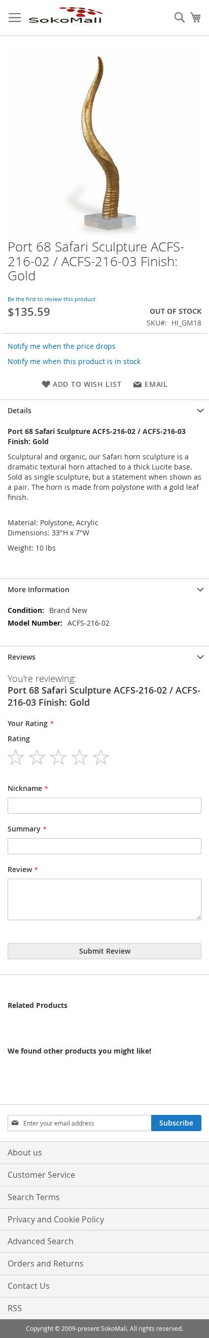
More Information (38, 589)
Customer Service (41, 1174)
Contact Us (29, 1285)
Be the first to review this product (51, 299)
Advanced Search (41, 1241)
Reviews (22, 657)
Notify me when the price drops (62, 346)
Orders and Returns (46, 1263)
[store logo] (65, 18)
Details (19, 410)
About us (25, 1152)
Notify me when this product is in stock (74, 361)
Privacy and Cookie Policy (56, 1219)
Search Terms (34, 1197)
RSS (15, 1308)
